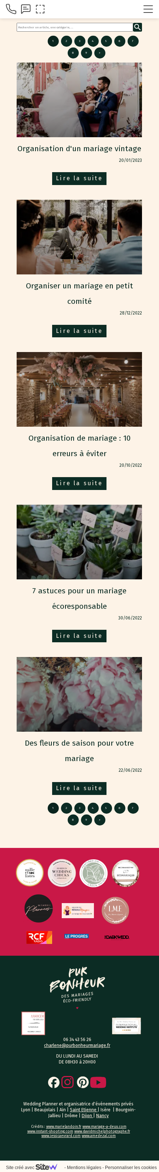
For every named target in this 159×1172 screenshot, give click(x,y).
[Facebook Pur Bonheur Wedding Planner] (54, 1098)
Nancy (102, 1131)
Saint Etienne (84, 1125)
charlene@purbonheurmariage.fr (77, 1060)
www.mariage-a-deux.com (104, 1142)
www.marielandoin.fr (63, 1142)
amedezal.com (103, 1151)
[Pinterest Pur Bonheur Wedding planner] (83, 1098)
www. (31, 1147)
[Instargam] (67, 1097)
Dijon (87, 1131)
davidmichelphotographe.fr (106, 1147)
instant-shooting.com (54, 1147)
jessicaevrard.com (65, 1151)
